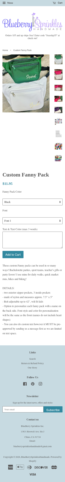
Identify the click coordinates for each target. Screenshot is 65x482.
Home (5, 50)
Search (32, 358)
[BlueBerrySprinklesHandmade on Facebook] (25, 384)
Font (4, 210)
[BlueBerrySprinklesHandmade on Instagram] (40, 384)
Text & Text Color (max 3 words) (19, 229)
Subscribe (53, 410)
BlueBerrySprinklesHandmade (35, 456)
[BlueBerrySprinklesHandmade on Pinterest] (32, 384)
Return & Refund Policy (32, 363)
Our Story (32, 367)
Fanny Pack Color (12, 191)
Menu (9, 2)
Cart (59, 2)
